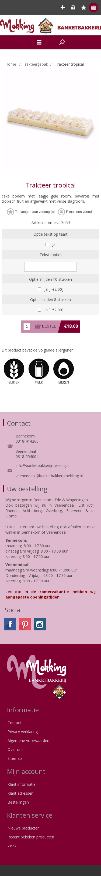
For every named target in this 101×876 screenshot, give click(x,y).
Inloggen (73, 7)
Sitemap (15, 758)
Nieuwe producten (24, 828)
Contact (14, 722)
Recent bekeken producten (31, 837)
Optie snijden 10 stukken (50, 279)
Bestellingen (18, 802)
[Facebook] (10, 624)
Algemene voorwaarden (28, 740)
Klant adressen (20, 793)
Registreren (62, 7)
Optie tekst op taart (50, 234)
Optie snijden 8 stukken (50, 299)
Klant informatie (22, 784)
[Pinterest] (25, 624)
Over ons (15, 749)
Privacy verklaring (23, 731)
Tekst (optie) (51, 254)
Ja (53, 244)
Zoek (12, 845)
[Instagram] (40, 624)
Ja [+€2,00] (53, 289)
